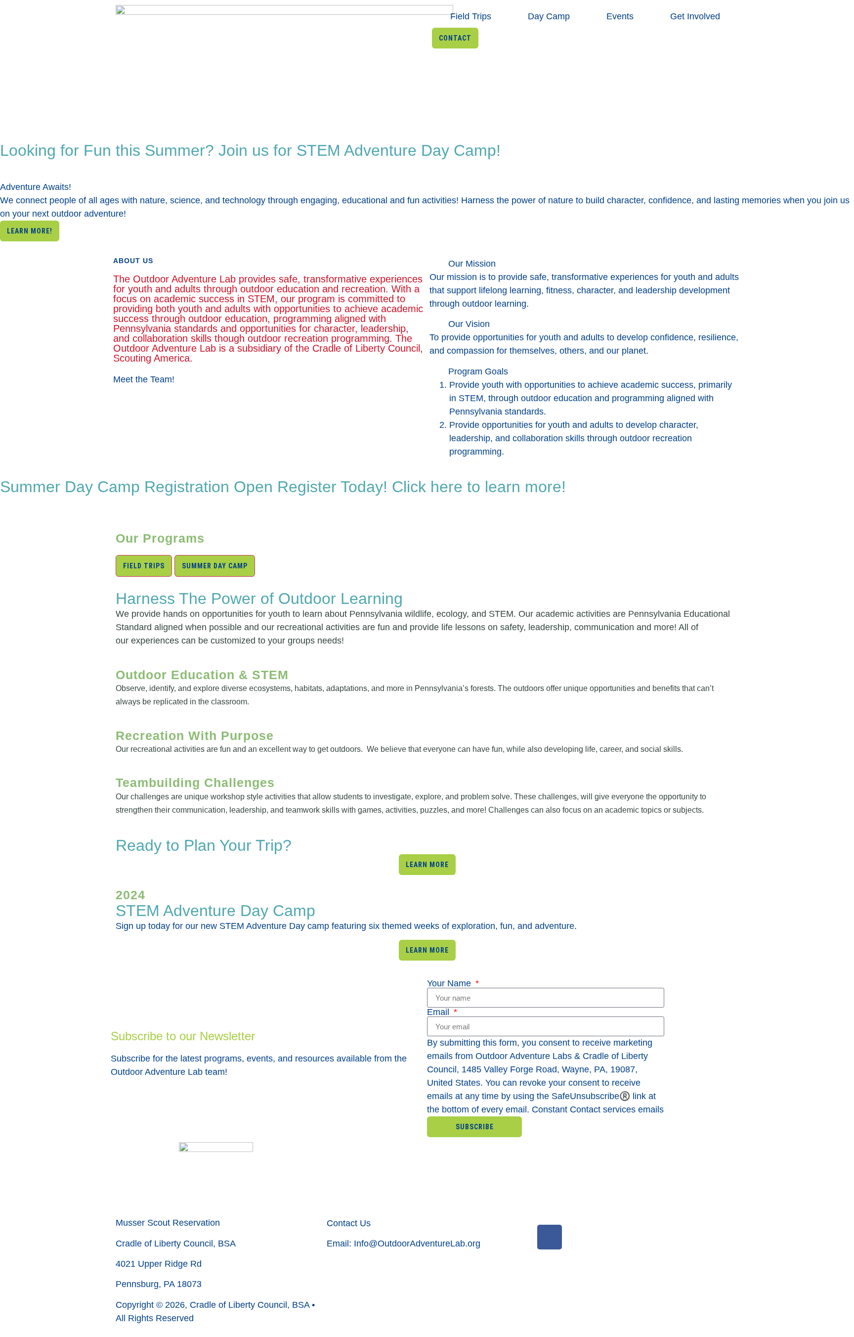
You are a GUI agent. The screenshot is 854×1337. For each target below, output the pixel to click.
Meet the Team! (143, 379)
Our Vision (469, 324)
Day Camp (549, 16)
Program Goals (478, 371)
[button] (585, 264)
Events (620, 16)
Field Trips (470, 16)
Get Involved (695, 16)
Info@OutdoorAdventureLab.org (417, 1243)
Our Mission (472, 264)
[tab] (144, 566)
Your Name (450, 983)
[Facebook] (549, 1237)
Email (439, 1012)
